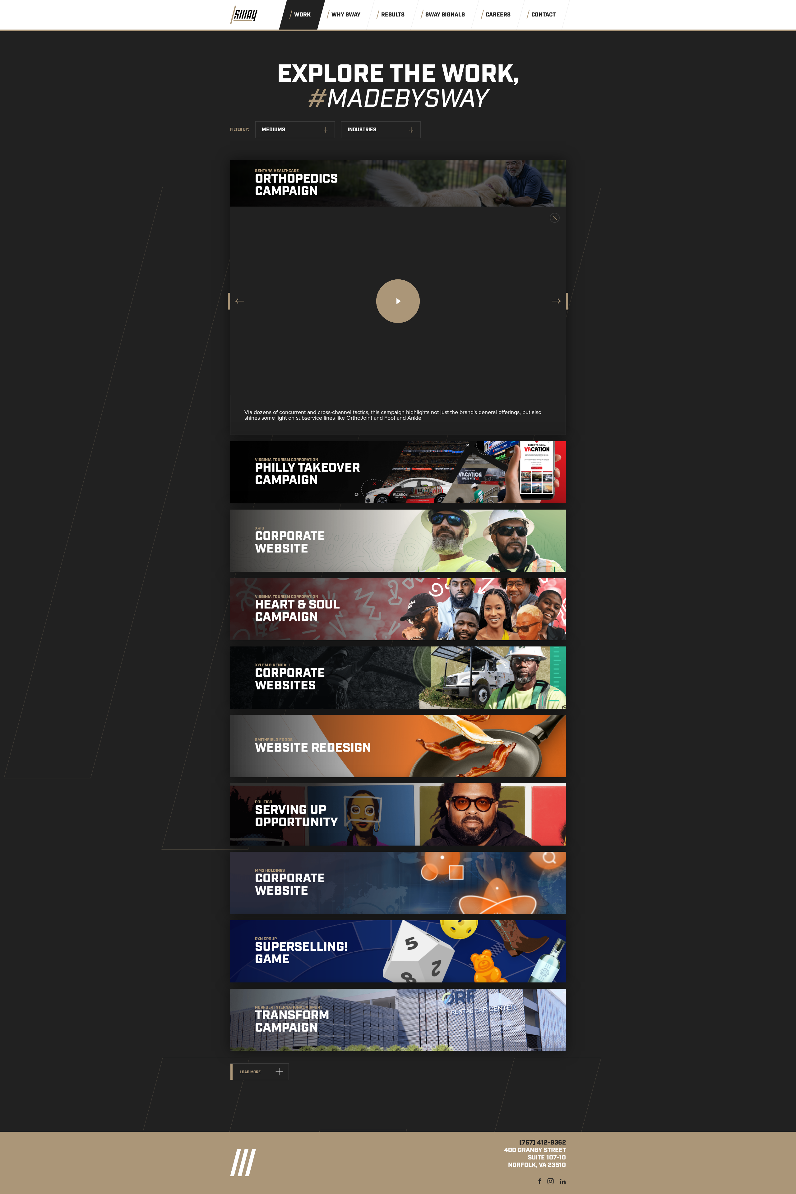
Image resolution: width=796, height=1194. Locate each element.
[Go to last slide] (238, 301)
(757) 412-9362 (542, 1143)
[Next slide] (557, 301)
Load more (250, 1072)
